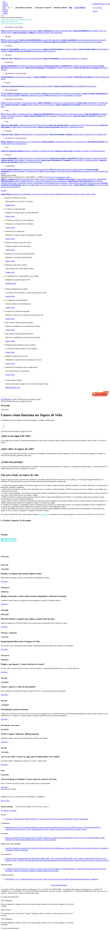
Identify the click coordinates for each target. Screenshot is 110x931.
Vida (6, 121)
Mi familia (8, 45)
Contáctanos (9, 869)
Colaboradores (10, 166)
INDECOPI (94, 858)
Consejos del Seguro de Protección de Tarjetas (64, 829)
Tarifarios (84, 829)
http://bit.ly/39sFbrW (8, 541)
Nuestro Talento (69, 879)
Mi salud (8, 36)
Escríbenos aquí (10, 283)
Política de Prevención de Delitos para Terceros (55, 848)
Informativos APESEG (51, 871)
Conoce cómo (10, 216)
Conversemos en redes (62, 177)
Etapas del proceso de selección (31, 879)
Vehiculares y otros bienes (14, 99)
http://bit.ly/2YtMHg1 (9, 539)
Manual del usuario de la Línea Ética (25, 848)
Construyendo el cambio (21, 819)
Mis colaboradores (11, 90)
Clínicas (86, 858)
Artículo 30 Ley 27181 (23, 829)
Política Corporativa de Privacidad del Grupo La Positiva (24, 838)
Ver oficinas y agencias (8, 810)
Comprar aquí (10, 205)
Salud (7, 110)
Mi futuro (8, 55)
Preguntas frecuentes (82, 879)
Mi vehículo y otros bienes (14, 27)
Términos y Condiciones (83, 827)
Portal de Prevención (32, 860)
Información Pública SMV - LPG (43, 858)
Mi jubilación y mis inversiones (15, 73)
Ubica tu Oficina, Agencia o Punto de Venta (39, 869)
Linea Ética (9, 848)
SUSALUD (102, 858)
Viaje (7, 147)
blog (2, 399)
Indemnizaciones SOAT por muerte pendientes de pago (24, 827)
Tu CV (17, 879)
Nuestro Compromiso (80, 819)
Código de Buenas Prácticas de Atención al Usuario (91, 860)
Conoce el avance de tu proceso (53, 879)
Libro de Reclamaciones (59, 885)
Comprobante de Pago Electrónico (87, 869)
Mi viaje (8, 82)
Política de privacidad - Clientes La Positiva (41, 840)
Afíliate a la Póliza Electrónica (64, 869)
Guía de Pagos (19, 869)
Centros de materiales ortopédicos (12, 23)
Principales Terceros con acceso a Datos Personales (82, 838)
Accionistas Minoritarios (64, 819)
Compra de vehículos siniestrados (16, 858)
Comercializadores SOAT (39, 829)
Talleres (80, 858)
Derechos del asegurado (51, 827)
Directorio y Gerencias (38, 819)
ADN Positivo (10, 879)
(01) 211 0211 (49, 177)
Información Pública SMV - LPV (66, 858)
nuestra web (44, 514)
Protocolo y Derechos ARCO (54, 838)
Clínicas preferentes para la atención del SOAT (17, 19)
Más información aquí (12, 387)
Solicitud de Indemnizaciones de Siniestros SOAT (56, 860)
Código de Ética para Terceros (81, 848)
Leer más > (4, 581)
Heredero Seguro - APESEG (15, 860)
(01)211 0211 (5, 801)
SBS (29, 858)
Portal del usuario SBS (67, 827)
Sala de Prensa (51, 819)
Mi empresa (9, 62)
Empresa (8, 154)
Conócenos (9, 819)
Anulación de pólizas (35, 871)
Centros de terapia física (9, 21)
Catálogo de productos (20, 871)
